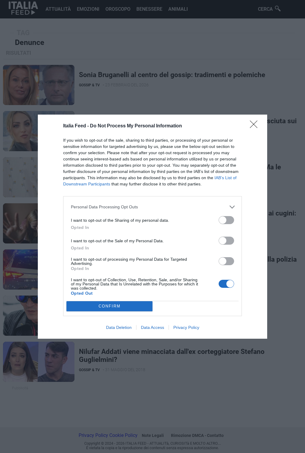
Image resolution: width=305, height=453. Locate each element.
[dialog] (152, 227)
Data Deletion (119, 327)
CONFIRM (110, 306)
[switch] (226, 220)
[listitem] (152, 207)
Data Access (152, 327)
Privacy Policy (186, 327)
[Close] (255, 126)
